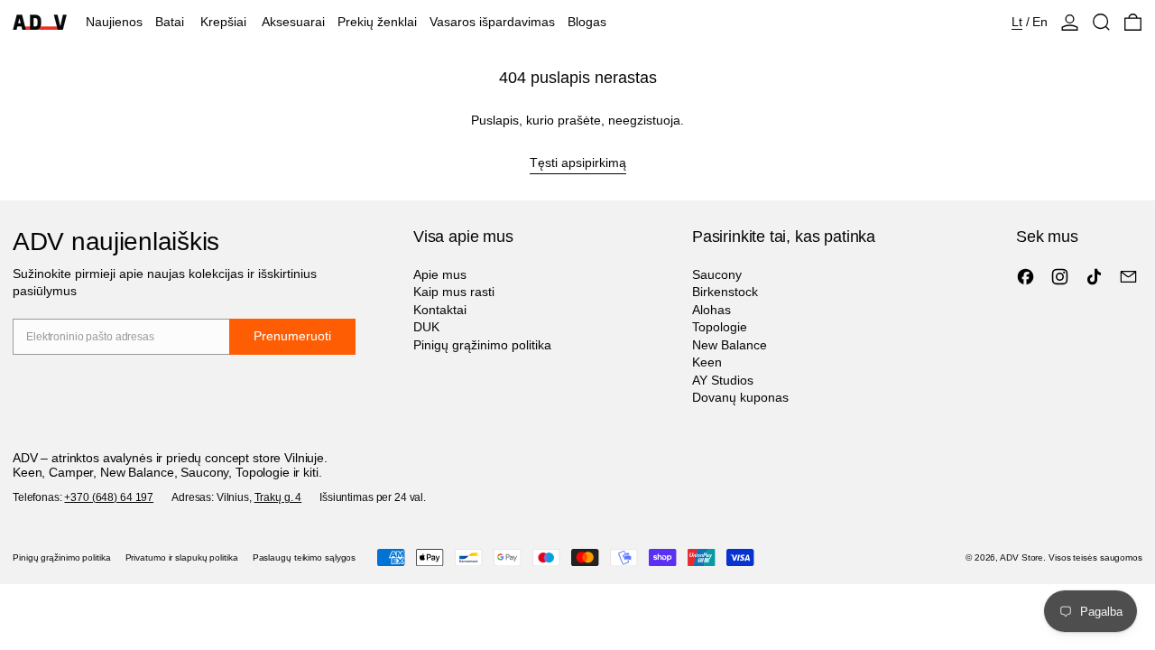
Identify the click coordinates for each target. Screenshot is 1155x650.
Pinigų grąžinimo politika (482, 345)
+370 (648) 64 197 (108, 497)
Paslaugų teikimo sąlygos (304, 557)
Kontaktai (440, 309)
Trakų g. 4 (278, 497)
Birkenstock (725, 291)
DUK (426, 327)
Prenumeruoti (292, 336)
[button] (1101, 22)
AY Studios (722, 380)
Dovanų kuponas (740, 397)
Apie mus (440, 274)
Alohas (711, 309)
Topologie (719, 327)
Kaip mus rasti (453, 291)
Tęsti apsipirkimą (578, 162)
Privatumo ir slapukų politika (181, 557)
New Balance (729, 345)
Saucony (717, 274)
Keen (707, 362)
